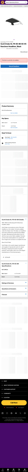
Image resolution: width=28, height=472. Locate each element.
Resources (16, 417)
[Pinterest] (25, 413)
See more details (14, 113)
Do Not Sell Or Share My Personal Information (14, 419)
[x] (21, 413)
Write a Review (9, 48)
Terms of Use (10, 417)
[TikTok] (12, 413)
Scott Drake (3, 41)
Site (23, 417)
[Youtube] (16, 413)
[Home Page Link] (2, 2)
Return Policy (7, 144)
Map (25, 417)
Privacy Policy (4, 417)
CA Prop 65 (7, 257)
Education (20, 417)
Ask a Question (15, 48)
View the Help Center (9, 138)
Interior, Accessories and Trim (6, 6)
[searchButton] (25, 2)
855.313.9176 (13, 137)
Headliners (26, 6)
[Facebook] (3, 413)
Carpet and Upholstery (18, 6)
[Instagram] (7, 413)
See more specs (14, 127)
